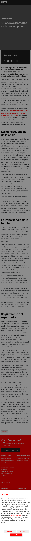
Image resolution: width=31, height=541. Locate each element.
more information (16, 515)
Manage (22, 531)
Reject (9, 531)
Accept (16, 534)
